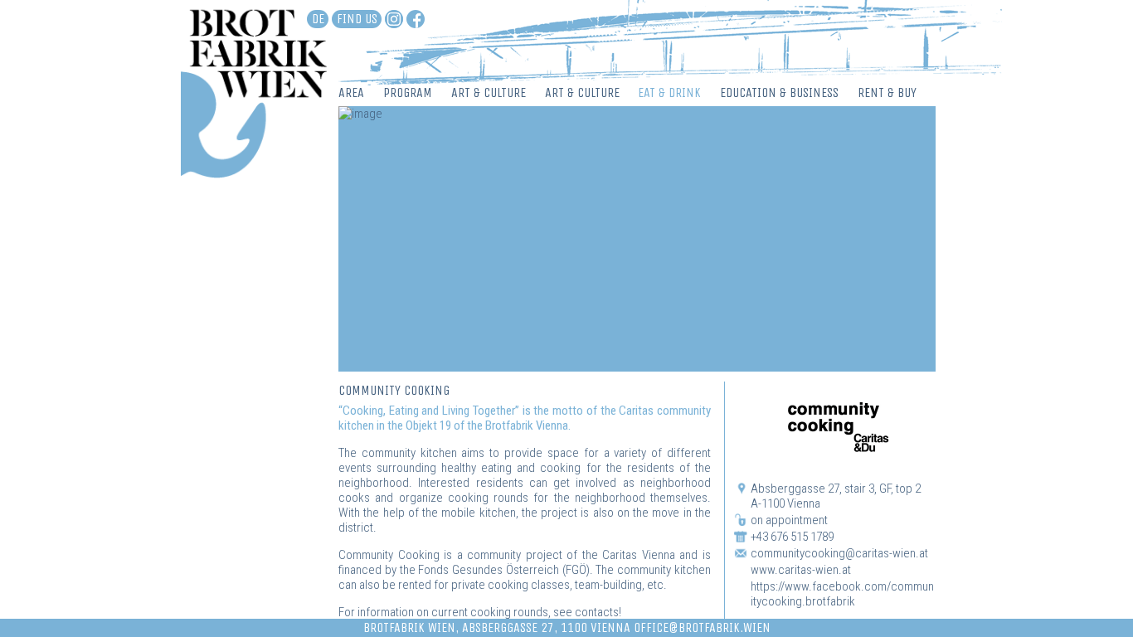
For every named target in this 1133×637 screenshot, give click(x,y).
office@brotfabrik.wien (702, 627)
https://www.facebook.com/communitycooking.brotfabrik (842, 594)
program (407, 92)
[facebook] (415, 19)
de (318, 19)
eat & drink (669, 92)
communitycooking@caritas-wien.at (839, 553)
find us (357, 19)
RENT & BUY (887, 92)
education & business (779, 92)
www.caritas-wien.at (801, 569)
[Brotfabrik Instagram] (394, 19)
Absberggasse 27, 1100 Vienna (546, 627)
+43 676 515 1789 (792, 536)
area (351, 92)
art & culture (488, 92)
